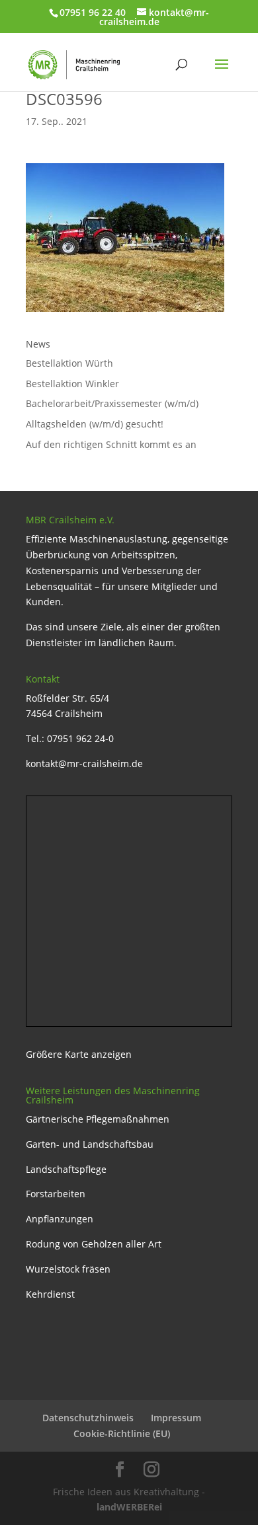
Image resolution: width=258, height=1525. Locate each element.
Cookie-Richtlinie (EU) (121, 1433)
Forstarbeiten (55, 1193)
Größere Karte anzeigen (79, 1054)
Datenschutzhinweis (88, 1417)
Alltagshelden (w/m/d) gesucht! (94, 424)
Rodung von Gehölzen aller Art (93, 1244)
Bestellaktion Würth (69, 363)
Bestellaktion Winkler (72, 383)
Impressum (176, 1417)
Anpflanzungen (59, 1218)
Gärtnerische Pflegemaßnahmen (97, 1119)
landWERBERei (129, 1507)
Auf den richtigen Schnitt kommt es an (111, 444)
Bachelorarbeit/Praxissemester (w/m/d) (112, 403)
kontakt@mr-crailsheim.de (84, 763)
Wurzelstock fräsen (68, 1269)
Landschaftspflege (66, 1169)
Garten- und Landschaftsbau (89, 1144)
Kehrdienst (50, 1294)
